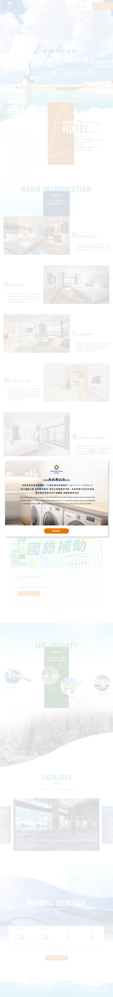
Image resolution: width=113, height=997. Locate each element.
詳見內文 (56, 531)
